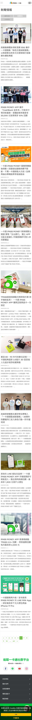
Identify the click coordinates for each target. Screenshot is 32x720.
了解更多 (16, 718)
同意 (16, 714)
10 (7, 641)
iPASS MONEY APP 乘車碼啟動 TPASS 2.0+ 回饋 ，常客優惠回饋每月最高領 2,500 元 (16, 542)
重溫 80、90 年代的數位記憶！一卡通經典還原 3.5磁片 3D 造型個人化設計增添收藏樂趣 (16, 360)
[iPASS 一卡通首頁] (15, 3)
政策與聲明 (6, 689)
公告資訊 (7, 19)
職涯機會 (5, 699)
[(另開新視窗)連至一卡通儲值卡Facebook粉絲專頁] (5, 668)
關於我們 (5, 684)
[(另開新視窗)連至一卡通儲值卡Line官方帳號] (12, 668)
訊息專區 (5, 679)
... (10, 641)
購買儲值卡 (6, 694)
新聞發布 (20, 16)
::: (2, 679)
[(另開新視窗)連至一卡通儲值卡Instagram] (26, 668)
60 (14, 641)
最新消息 (7, 16)
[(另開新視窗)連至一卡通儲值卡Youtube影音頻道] (19, 668)
